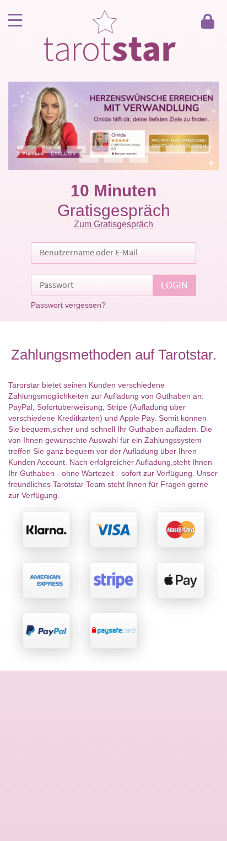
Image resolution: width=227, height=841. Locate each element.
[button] (113, 126)
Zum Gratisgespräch (113, 224)
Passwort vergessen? (68, 305)
